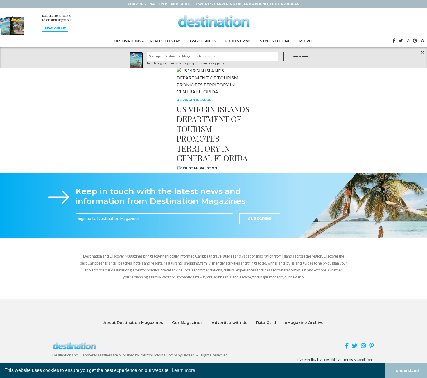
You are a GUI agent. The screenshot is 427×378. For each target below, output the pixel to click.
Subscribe (300, 56)
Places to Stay (165, 41)
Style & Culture (275, 41)
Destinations (127, 41)
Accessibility (330, 359)
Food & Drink (238, 41)
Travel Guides (202, 41)
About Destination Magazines (133, 322)
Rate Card (266, 322)
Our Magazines (187, 322)
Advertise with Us (229, 322)
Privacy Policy (306, 359)
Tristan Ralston (199, 168)
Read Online (55, 28)
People (306, 41)
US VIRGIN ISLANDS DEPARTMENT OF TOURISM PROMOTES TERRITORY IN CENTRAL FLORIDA (213, 133)
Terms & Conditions (358, 359)
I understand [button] (406, 370)
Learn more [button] (183, 370)
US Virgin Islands (194, 100)
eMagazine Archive (304, 322)
